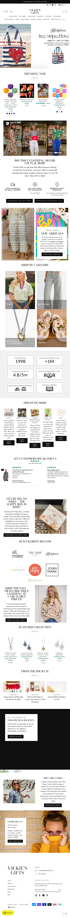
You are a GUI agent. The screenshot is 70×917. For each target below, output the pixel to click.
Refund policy (11, 889)
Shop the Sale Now (16, 620)
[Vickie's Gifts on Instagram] (36, 895)
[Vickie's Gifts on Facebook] (40, 895)
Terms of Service (12, 886)
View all (35, 78)
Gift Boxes (22, 16)
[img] (35, 461)
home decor (27, 170)
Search (9, 881)
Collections (32, 16)
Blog (9, 895)
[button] (9, 107)
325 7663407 (42, 874)
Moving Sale (13, 16)
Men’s (17, 19)
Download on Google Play (49, 201)
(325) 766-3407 (11, 11)
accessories (49, 794)
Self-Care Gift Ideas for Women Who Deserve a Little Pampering (35, 699)
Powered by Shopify (24, 904)
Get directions (15, 841)
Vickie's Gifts (35, 11)
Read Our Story (53, 805)
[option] (35, 2)
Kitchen (33, 19)
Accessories (57, 16)
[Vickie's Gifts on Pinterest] (47, 895)
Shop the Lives (56, 19)
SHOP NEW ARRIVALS (52, 254)
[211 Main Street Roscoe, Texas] (35, 831)
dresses (53, 242)
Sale (63, 19)
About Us (10, 883)
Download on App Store (19, 201)
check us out (15, 736)
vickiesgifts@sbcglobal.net (6, 11)
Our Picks (46, 19)
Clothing (48, 16)
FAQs (9, 892)
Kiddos (39, 19)
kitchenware (44, 796)
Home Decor (25, 19)
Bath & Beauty (9, 19)
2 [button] (41, 69)
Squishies (40, 16)
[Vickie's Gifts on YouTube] (43, 895)
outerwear (60, 242)
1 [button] (28, 69)
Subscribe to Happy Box (16, 535)
